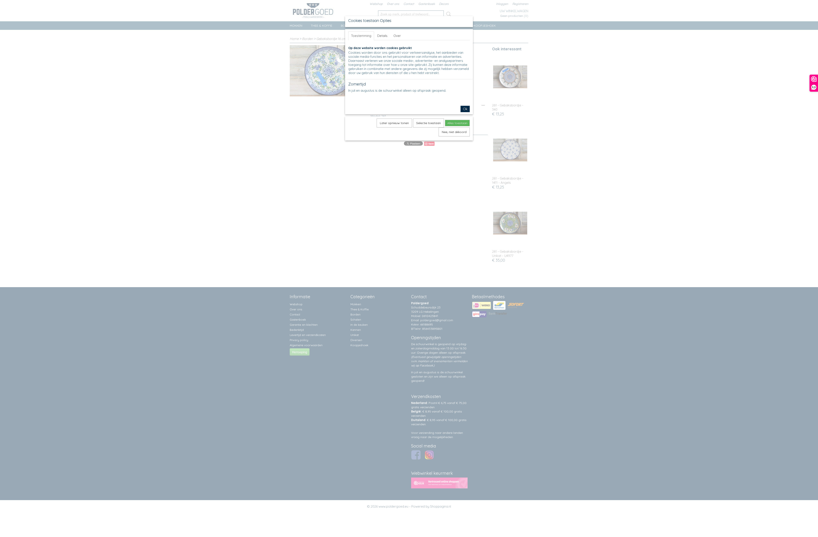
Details (382, 36)
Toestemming (361, 36)
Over (397, 36)
